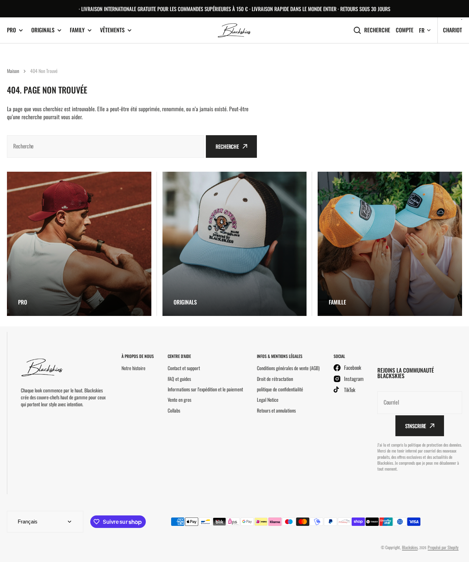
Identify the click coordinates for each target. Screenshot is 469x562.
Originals (43, 30)
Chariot (452, 30)
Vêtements (112, 30)
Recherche (377, 30)
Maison (13, 70)
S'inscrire (415, 426)
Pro (11, 30)
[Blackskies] (234, 30)
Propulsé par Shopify (443, 547)
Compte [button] (404, 30)
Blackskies (410, 547)
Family (77, 30)
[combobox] (105, 146)
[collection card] (79, 244)
